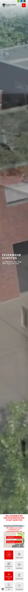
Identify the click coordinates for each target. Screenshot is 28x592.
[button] (2, 589)
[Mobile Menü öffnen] (24, 5)
